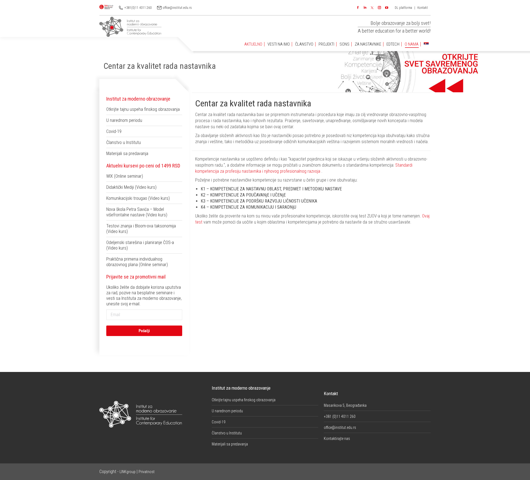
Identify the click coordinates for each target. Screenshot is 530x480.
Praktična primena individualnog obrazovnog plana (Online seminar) (137, 261)
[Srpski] (426, 44)
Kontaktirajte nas (337, 438)
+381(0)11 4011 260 (138, 8)
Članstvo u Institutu (123, 142)
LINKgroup (128, 471)
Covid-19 (113, 131)
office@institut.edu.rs (177, 8)
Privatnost (147, 471)
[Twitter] (372, 8)
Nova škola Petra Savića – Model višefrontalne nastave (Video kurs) (136, 212)
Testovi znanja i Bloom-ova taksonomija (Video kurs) (141, 228)
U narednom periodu (124, 120)
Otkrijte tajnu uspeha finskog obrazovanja (143, 109)
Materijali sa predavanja (127, 153)
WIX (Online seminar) (124, 176)
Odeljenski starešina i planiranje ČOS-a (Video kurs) (140, 245)
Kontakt (422, 8)
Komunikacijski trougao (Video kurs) (138, 198)
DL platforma (403, 8)
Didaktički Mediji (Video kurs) (131, 187)
